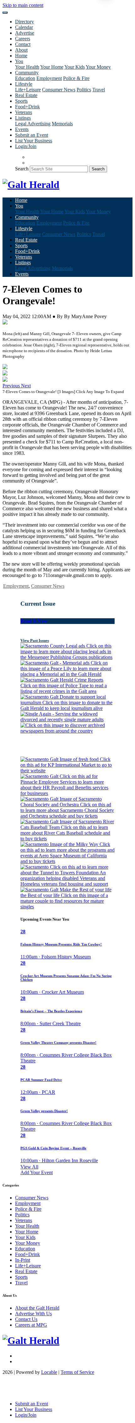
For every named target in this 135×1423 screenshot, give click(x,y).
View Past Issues (34, 640)
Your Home (51, 67)
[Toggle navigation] (5, 13)
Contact (22, 44)
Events (22, 129)
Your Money (98, 67)
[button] (12, 385)
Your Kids (74, 67)
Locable (49, 1372)
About (21, 50)
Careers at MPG (31, 1325)
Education (25, 78)
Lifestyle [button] (23, 84)
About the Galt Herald (37, 1308)
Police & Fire (76, 78)
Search (22, 168)
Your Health (27, 67)
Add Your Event (36, 1172)
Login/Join (25, 146)
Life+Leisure (28, 89)
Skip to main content (23, 5)
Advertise (24, 33)
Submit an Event (31, 135)
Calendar (24, 27)
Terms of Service (77, 1372)
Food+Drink (27, 106)
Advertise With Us (33, 1313)
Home (21, 55)
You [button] (19, 61)
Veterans (23, 112)
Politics (84, 89)
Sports (21, 101)
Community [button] (27, 72)
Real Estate (26, 95)
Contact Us (26, 1319)
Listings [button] (23, 118)
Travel (98, 89)
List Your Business (33, 140)
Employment (49, 78)
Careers (22, 38)
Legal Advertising (33, 123)
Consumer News (58, 89)
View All (29, 1166)
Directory (24, 21)
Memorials (62, 123)
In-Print (22, 1260)
